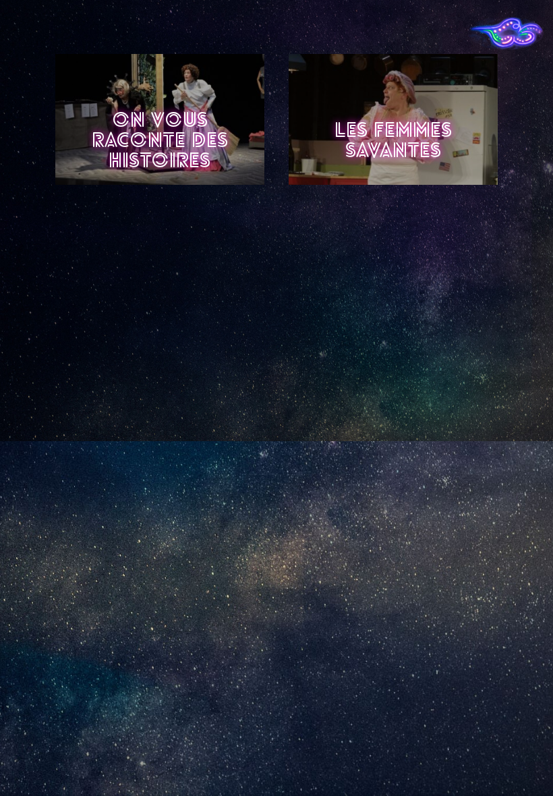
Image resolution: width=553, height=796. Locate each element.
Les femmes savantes (393, 142)
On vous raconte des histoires (160, 142)
